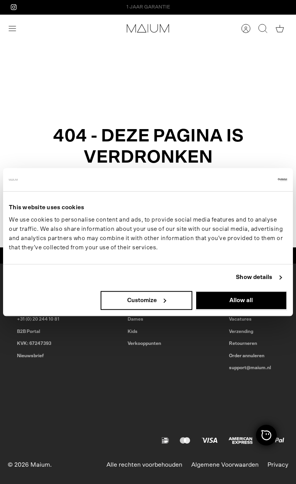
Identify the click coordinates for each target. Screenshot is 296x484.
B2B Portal (28, 331)
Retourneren (243, 343)
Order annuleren (246, 355)
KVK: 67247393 (34, 343)
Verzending (241, 331)
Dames (135, 319)
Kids (133, 331)
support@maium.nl (250, 367)
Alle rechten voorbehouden (144, 465)
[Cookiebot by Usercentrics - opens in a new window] (253, 179)
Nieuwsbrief (30, 355)
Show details (254, 277)
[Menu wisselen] (16, 28)
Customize (142, 300)
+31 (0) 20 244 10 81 (38, 319)
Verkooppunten (144, 343)
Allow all (241, 300)
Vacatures (240, 319)
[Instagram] (13, 7)
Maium (40, 465)
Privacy (277, 465)
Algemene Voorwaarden (225, 465)
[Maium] (148, 28)
